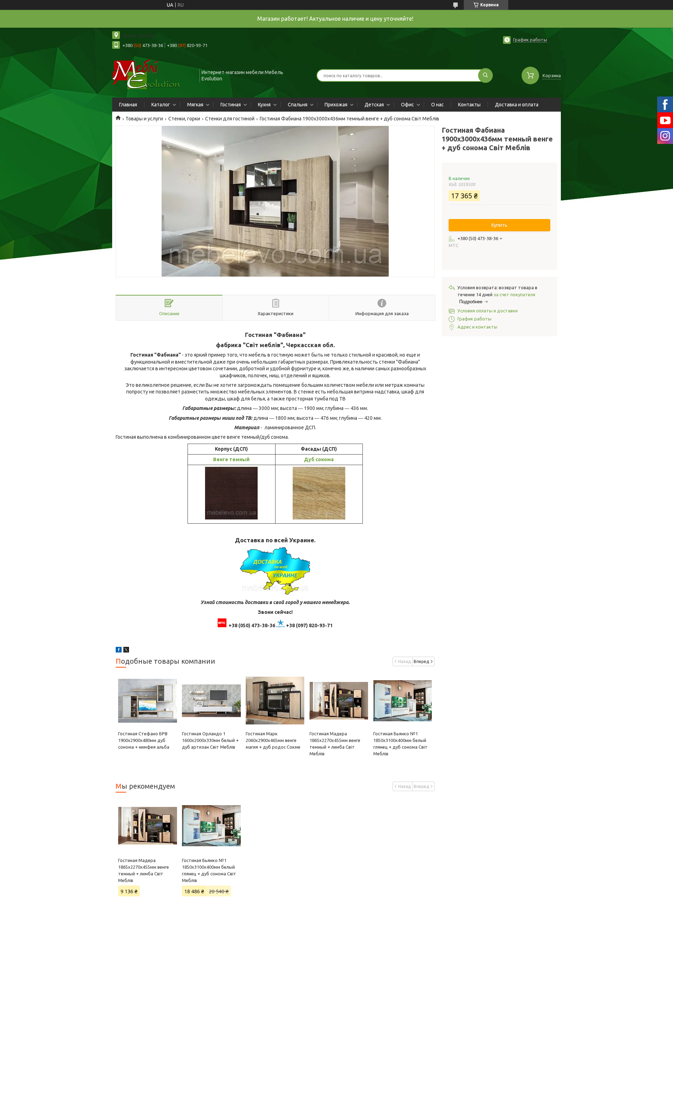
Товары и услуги (144, 118)
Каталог (160, 104)
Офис (407, 104)
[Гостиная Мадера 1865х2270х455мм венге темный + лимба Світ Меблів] (339, 700)
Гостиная (230, 104)
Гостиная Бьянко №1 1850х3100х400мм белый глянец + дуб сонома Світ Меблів (209, 870)
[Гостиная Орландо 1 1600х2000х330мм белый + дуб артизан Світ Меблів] (211, 700)
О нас (437, 104)
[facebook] (119, 651)
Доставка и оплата (516, 104)
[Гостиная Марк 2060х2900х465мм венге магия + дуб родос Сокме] (275, 700)
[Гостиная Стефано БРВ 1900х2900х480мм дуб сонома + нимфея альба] (147, 700)
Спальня (297, 104)
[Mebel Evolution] (152, 74)
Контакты (469, 104)
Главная (128, 104)
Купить (499, 225)
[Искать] (485, 75)
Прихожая (336, 104)
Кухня (264, 104)
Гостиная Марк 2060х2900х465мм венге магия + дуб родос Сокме (273, 740)
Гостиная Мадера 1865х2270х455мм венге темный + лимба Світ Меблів (143, 870)
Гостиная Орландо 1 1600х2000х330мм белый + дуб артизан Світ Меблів (210, 740)
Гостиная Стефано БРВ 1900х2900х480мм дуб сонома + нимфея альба (143, 740)
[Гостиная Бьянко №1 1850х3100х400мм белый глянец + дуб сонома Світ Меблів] (402, 700)
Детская (374, 104)
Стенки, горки (184, 118)
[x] (126, 651)
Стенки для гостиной (229, 118)
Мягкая (195, 104)
